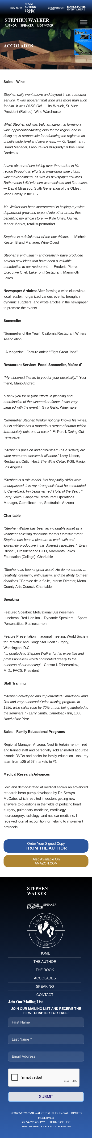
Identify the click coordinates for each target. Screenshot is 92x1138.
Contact (44, 995)
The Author (44, 962)
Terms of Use (60, 1122)
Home (44, 953)
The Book (45, 970)
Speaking (45, 986)
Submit (46, 1097)
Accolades (45, 978)
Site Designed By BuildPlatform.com (46, 1126)
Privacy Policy (33, 1122)
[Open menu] (83, 22)
